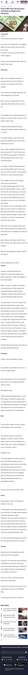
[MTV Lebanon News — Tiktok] (11, 660)
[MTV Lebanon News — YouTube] (2, 660)
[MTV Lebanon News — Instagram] (4, 660)
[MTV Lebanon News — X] (7, 660)
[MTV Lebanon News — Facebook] (9, 660)
